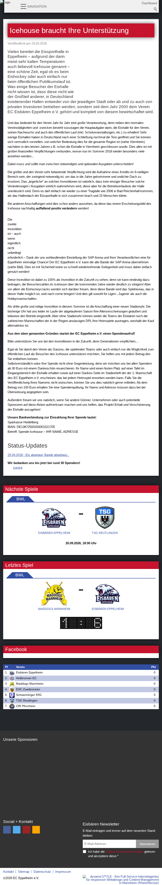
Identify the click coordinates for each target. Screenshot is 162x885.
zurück (18, 467)
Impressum (63, 871)
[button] (23, 6)
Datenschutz (42, 871)
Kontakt (8, 871)
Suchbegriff (155, 9)
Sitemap (23, 871)
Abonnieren (147, 844)
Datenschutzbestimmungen (124, 851)
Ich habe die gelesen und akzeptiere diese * (121, 854)
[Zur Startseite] (5, 7)
